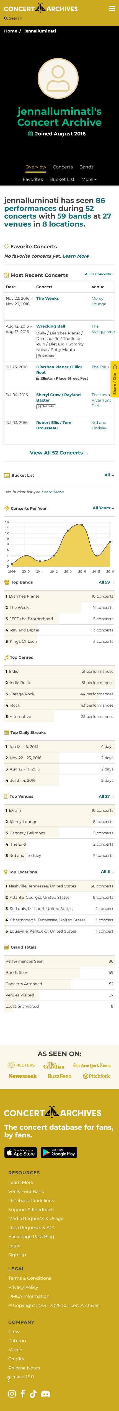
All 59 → (107, 582)
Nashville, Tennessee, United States (42, 886)
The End (18, 844)
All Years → (104, 507)
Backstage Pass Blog (31, 1236)
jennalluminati (40, 31)
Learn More (75, 256)
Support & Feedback (31, 1209)
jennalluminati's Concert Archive (59, 116)
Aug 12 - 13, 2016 (25, 769)
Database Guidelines (31, 1200)
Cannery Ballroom (27, 832)
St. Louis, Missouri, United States (41, 908)
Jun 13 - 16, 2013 (23, 746)
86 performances (54, 204)
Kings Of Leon (23, 641)
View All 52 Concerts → (59, 453)
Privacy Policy (23, 1287)
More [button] (87, 179)
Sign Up (17, 1254)
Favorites (33, 179)
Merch (15, 1349)
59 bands (74, 216)
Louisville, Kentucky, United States (43, 931)
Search (15, 18)
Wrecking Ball (50, 326)
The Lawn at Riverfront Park (103, 400)
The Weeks (47, 298)
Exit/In (15, 810)
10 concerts (102, 596)
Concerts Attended (24, 983)
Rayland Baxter (25, 630)
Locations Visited (22, 1006)
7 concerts (103, 607)
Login (14, 1245)
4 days (107, 746)
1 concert (104, 908)
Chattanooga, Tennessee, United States (48, 919)
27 (111, 995)
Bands (86, 167)
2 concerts (103, 844)
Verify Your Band (26, 1191)
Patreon (17, 1340)
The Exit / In (103, 366)
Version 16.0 (21, 1376)
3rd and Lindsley (25, 855)
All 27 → (107, 796)
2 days (107, 757)
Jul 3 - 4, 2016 (23, 780)
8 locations (62, 224)
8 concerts (103, 821)
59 (111, 972)
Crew (14, 1331)
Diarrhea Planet (24, 596)
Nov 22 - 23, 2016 (26, 757)
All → (110, 474)
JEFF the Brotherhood (31, 618)
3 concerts (103, 630)
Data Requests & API (31, 1227)
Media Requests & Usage (36, 1218)
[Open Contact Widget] (8, 1379)
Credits (16, 1358)
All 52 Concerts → (100, 274)
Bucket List (62, 179)
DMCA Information (29, 1296)
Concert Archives (80, 1305)
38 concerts (102, 886)
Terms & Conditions (29, 1278)
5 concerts (103, 618)
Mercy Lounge (23, 821)
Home (10, 31)
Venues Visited (20, 995)
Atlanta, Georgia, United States (39, 897)
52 (111, 983)
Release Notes (24, 1368)
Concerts (63, 167)
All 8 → (108, 871)
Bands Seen (17, 972)
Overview (35, 167)
